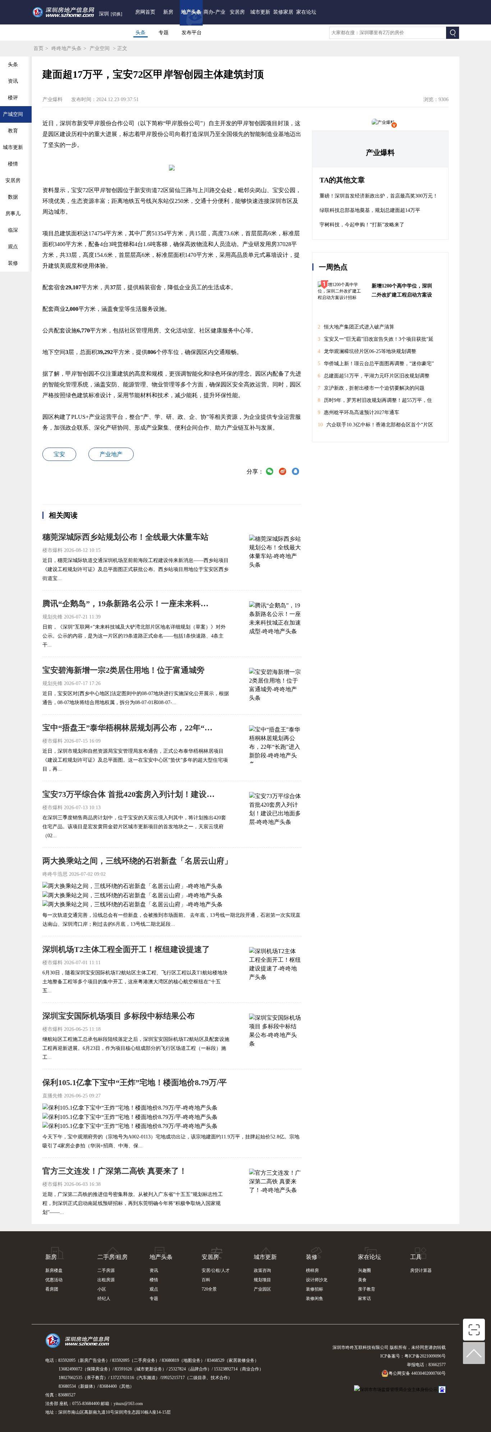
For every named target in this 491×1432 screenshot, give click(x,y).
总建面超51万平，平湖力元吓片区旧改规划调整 (374, 376)
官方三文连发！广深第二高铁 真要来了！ (114, 1170)
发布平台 (192, 32)
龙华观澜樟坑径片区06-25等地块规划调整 (367, 351)
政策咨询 (262, 1270)
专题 (164, 32)
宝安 (59, 454)
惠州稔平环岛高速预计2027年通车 (358, 412)
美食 (362, 1279)
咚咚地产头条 (66, 48)
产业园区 (262, 1289)
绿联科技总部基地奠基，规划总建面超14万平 (370, 210)
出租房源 (106, 1279)
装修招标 (314, 1289)
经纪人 (103, 1298)
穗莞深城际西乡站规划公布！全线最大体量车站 (125, 537)
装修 (311, 1257)
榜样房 (312, 1270)
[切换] (116, 14)
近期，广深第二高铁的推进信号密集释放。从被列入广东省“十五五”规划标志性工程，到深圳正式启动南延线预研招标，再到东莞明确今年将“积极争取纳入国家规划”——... (132, 1203)
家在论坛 (306, 12)
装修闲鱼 (314, 1298)
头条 (141, 32)
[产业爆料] (383, 122)
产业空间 (100, 48)
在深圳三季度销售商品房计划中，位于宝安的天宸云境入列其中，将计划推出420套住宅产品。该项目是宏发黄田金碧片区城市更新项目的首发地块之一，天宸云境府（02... (134, 826)
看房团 (51, 1289)
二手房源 (106, 1270)
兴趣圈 (364, 1270)
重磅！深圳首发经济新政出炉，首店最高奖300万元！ (379, 196)
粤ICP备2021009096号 (425, 1356)
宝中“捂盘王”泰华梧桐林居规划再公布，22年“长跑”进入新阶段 (128, 727)
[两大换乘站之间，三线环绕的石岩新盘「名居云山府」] (132, 886)
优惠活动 (54, 1279)
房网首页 (145, 12)
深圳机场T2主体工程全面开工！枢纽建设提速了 (126, 949)
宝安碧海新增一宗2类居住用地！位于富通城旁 (123, 670)
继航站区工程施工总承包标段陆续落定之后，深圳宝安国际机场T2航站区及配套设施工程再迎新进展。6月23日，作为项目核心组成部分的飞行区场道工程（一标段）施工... (135, 1048)
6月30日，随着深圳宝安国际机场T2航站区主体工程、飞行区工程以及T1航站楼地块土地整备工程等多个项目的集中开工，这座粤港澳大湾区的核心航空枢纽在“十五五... (135, 981)
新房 (168, 12)
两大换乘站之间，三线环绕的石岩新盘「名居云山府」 (137, 860)
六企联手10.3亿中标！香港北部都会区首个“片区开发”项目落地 (375, 426)
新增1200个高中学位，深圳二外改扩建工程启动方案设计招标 (402, 291)
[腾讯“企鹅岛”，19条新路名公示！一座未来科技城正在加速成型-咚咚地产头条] (275, 619)
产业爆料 (380, 153)
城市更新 (260, 12)
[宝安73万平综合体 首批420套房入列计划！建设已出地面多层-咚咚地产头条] (275, 810)
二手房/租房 (112, 1257)
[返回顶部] (474, 1353)
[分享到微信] (269, 472)
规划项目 (262, 1279)
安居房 (237, 12)
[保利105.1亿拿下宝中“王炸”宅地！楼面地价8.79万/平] (129, 1107)
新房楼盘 (54, 1270)
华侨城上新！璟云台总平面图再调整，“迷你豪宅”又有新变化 (376, 365)
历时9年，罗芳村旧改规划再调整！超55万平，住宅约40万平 (375, 402)
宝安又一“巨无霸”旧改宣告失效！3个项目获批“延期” (375, 340)
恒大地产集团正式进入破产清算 (356, 327)
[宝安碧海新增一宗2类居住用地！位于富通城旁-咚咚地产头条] (275, 686)
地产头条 (191, 12)
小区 (101, 1289)
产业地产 (111, 454)
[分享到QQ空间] (295, 472)
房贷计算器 (421, 1270)
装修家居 (283, 12)
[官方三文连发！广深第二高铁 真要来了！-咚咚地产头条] (275, 1186)
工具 (416, 1257)
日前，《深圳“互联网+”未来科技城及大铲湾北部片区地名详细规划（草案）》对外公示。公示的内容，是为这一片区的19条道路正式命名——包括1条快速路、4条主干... (134, 636)
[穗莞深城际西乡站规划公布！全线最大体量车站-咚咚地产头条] (275, 552)
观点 (154, 1289)
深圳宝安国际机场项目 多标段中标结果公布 (118, 1015)
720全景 (209, 1289)
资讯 (154, 1270)
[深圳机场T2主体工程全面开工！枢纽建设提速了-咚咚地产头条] (275, 965)
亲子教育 (366, 1289)
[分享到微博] (282, 472)
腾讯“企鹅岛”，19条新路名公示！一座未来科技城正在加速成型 (128, 603)
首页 (38, 48)
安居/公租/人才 (216, 1270)
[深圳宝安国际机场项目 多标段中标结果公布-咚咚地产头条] (275, 1031)
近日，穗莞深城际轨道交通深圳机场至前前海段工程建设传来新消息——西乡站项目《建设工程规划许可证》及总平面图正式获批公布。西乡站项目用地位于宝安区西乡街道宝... (135, 569)
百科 (206, 1279)
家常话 (364, 1298)
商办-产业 (214, 12)
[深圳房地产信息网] (79, 1343)
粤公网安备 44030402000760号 (417, 1373)
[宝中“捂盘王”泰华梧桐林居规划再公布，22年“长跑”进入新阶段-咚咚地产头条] (275, 743)
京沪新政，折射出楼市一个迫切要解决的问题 (371, 388)
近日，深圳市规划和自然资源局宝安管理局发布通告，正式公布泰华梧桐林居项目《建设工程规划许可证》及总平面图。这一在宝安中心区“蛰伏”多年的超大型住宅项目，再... (135, 760)
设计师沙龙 (316, 1279)
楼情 (154, 1279)
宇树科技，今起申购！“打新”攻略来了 (362, 224)
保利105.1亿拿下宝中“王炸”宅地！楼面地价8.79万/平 (134, 1082)
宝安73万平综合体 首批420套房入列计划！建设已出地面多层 (128, 794)
